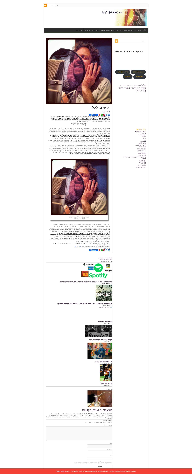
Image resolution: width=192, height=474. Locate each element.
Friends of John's (140, 131)
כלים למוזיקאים (141, 150)
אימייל (109, 449)
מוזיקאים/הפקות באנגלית (108, 30)
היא (145, 140)
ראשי (144, 30)
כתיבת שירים (142, 153)
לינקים (119, 30)
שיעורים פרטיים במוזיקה (91, 30)
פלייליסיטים (139, 77)
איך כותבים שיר (123, 72)
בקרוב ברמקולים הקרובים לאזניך (100, 340)
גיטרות (144, 136)
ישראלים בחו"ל (141, 148)
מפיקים (144, 158)
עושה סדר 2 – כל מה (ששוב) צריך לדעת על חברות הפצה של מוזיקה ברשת (86, 282)
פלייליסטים (142, 162)
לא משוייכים (142, 155)
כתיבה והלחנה (142, 152)
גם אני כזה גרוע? (106, 259)
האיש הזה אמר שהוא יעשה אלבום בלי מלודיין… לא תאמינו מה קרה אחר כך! (84, 304)
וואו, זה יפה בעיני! (105, 258)
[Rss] (57, 5)
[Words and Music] (124, 17)
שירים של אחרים (141, 165)
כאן (80, 246)
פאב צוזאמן (142, 160)
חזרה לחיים (142, 147)
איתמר (144, 133)
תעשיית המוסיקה (141, 167)
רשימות (143, 164)
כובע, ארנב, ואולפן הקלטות (97, 410)
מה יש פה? (79, 30)
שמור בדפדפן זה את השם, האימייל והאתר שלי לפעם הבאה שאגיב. (93, 463)
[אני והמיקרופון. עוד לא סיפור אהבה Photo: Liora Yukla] (79, 189)
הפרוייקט (143, 142)
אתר (111, 455)
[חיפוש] (45, 5)
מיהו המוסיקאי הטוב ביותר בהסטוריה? (135, 157)
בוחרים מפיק (142, 135)
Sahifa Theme (60, 471)
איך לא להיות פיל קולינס (103, 362)
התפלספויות (142, 143)
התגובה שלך (108, 425)
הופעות (144, 138)
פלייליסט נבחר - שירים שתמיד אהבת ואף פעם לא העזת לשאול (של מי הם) (132, 88)
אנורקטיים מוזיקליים (105, 322)
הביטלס (127, 77)
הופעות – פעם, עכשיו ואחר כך (132, 30)
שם (110, 443)
